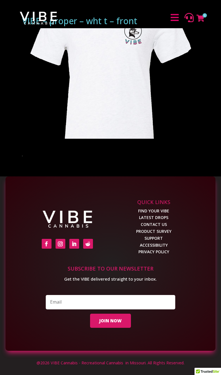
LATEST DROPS (153, 217)
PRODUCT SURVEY (154, 231)
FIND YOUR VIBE (153, 211)
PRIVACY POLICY (153, 251)
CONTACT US (154, 224)
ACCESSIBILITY (154, 245)
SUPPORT (153, 238)
